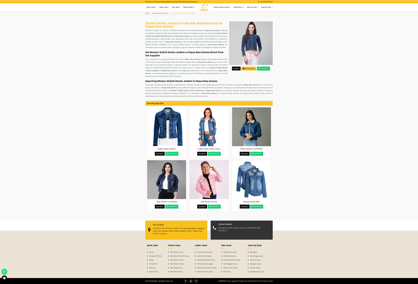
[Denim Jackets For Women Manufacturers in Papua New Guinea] (251, 126)
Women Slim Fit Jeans (205, 272)
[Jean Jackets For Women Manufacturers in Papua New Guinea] (166, 179)
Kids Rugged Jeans (230, 264)
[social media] (185, 281)
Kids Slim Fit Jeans (230, 268)
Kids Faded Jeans (229, 256)
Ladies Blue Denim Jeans (206, 260)
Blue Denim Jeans (177, 260)
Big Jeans (253, 252)
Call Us (237, 69)
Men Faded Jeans (176, 268)
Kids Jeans (176, 7)
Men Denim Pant (176, 272)
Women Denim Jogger (205, 264)
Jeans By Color (252, 7)
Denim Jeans (150, 7)
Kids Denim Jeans (230, 252)
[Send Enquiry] (251, 43)
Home (147, 13)
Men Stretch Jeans (177, 264)
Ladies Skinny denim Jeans (207, 268)
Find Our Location (160, 233)
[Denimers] (204, 7)
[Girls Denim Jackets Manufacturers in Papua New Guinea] (209, 179)
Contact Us (222, 230)
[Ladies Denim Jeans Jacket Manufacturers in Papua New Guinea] (209, 126)
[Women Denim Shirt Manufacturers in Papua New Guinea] (251, 179)
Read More (159, 154)
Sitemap (152, 268)
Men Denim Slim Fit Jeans (179, 256)
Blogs (151, 260)
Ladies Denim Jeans (204, 256)
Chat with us (264, 69)
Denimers (154, 281)
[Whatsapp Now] (4, 271)
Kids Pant (227, 272)
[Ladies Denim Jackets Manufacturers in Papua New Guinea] (166, 126)
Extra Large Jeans (256, 256)
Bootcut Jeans (255, 260)
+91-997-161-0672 (266, 2)
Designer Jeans (255, 264)
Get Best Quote (250, 69)
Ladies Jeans (163, 7)
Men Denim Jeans (176, 252)
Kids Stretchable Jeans (231, 260)
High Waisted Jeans (257, 272)
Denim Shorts (238, 7)
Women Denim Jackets (222, 7)
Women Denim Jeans (204, 252)
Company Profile (155, 256)
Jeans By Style (266, 7)
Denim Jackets (188, 7)
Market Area (153, 272)
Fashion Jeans (255, 268)
